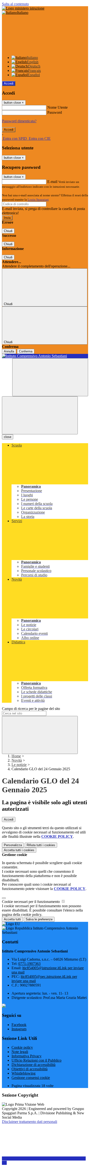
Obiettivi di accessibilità (30, 1069)
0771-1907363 (29, 964)
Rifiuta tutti (41, 845)
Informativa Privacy (27, 1056)
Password (54, 112)
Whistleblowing (24, 1073)
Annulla (9, 351)
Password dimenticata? (19, 121)
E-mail (52, 182)
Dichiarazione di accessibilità (33, 1065)
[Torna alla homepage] (45, 356)
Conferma (25, 351)
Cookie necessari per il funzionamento (31, 902)
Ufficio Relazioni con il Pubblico (36, 1060)
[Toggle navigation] (40, 415)
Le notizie (19, 765)
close (7, 437)
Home (16, 756)
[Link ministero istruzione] (23, 8)
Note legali (20, 1052)
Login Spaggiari (38, 199)
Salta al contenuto (15, 4)
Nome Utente (57, 107)
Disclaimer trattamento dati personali (29, 1122)
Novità (17, 760)
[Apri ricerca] (50, 377)
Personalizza (13, 845)
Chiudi (8, 231)
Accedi (8, 83)
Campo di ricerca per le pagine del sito (31, 709)
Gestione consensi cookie (31, 1078)
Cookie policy (22, 1047)
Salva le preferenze (39, 919)
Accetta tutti (19, 850)
